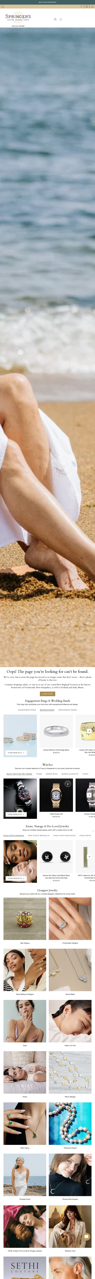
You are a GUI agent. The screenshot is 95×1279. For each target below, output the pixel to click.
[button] (2, 7)
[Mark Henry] (24, 1123)
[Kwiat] (24, 1072)
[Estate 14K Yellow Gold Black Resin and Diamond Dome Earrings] (56, 856)
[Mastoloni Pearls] (70, 1123)
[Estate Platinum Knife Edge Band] (56, 731)
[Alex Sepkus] (24, 918)
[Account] (55, 19)
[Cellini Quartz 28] (56, 795)
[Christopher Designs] (70, 918)
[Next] (89, 731)
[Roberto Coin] (70, 1226)
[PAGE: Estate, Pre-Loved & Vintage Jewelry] (24, 1226)
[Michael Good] (24, 1175)
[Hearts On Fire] (70, 1021)
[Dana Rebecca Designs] (24, 970)
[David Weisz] (70, 970)
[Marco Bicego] (70, 1072)
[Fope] (24, 1021)
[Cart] (92, 7)
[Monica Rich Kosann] (70, 1175)
